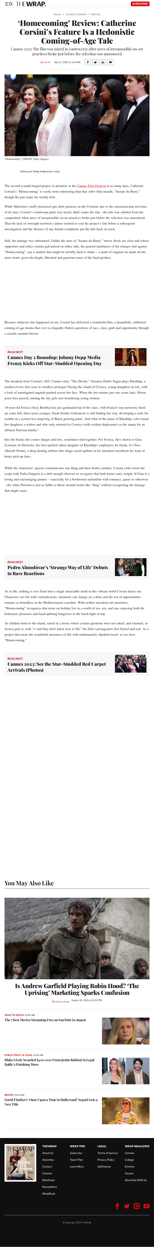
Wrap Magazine (137, 1146)
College (129, 1159)
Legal (102, 1146)
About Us (47, 1153)
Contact (47, 1166)
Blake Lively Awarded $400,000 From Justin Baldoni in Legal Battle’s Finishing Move (49, 1062)
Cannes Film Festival (91, 185)
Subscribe (140, 3)
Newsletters (49, 1186)
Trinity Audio (39, 171)
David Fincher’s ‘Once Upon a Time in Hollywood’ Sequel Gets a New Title (51, 1101)
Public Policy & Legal (18, 1055)
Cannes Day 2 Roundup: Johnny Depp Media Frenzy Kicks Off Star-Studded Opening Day (55, 360)
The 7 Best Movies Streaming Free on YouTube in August (45, 1020)
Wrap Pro (77, 1146)
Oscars (129, 1173)
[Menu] (9, 4)
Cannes (129, 1153)
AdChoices (104, 1166)
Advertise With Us (136, 1180)
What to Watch (14, 1015)
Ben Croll (45, 62)
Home (57, 14)
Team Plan (76, 1159)
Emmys (129, 1166)
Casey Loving (62, 1001)
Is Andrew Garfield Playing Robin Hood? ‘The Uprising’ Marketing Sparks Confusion (77, 989)
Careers (47, 1173)
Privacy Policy (105, 1159)
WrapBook (48, 1193)
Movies (95, 14)
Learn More (77, 1166)
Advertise (48, 1159)
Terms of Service (107, 1153)
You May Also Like (29, 883)
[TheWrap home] (31, 4)
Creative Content (76, 14)
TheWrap (49, 1146)
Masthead (48, 1180)
